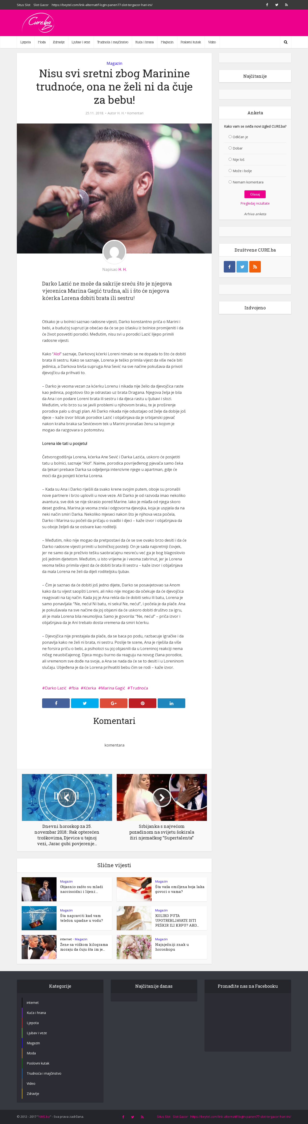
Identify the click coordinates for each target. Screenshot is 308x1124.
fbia (74, 688)
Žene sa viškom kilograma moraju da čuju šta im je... (84, 947)
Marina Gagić (113, 688)
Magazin (167, 42)
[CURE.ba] (38, 23)
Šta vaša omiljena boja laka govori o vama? (180, 889)
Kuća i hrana (144, 42)
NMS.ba (44, 1116)
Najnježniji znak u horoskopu (172, 947)
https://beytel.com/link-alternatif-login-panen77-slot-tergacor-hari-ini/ (102, 5)
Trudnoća (139, 688)
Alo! (57, 354)
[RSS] (255, 267)
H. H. (120, 113)
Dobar (238, 148)
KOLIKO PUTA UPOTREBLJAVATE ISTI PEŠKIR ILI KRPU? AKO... (177, 920)
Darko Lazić (55, 688)
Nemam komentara (248, 182)
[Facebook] (229, 267)
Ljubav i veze (81, 42)
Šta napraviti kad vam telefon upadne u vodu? (81, 918)
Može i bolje (242, 171)
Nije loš (238, 159)
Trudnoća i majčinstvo (112, 42)
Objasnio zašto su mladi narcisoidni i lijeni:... (81, 889)
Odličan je (240, 137)
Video (212, 42)
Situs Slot (23, 5)
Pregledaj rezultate (255, 203)
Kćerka (89, 688)
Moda (42, 42)
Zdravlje (58, 42)
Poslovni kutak (191, 42)
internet (66, 939)
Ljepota (25, 42)
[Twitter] (242, 267)
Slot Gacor (41, 5)
